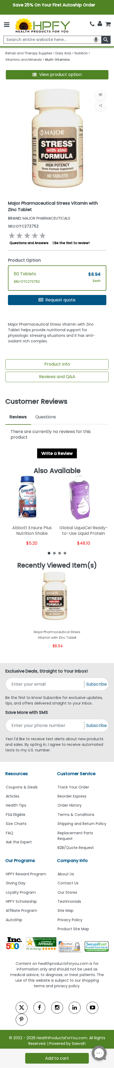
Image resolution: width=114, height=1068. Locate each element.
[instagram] (57, 1008)
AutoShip (14, 920)
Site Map (65, 910)
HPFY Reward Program (26, 874)
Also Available (57, 471)
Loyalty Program (21, 892)
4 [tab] (65, 553)
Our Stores (67, 892)
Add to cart (57, 1058)
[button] (57, 74)
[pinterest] (22, 1020)
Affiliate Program (21, 910)
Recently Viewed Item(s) (57, 565)
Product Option (24, 260)
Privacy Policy (70, 920)
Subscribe (96, 684)
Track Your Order (73, 787)
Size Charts (16, 823)
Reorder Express (72, 796)
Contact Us (68, 883)
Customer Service (76, 773)
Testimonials (69, 901)
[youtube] (92, 1008)
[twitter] (22, 1008)
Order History (70, 805)
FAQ (9, 833)
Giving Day (15, 883)
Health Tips (16, 805)
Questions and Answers (29, 243)
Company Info (72, 860)
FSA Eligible (15, 814)
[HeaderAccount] (100, 24)
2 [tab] (54, 553)
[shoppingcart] (108, 24)
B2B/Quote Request (76, 847)
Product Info (57, 364)
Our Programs (20, 860)
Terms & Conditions (76, 814)
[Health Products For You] (42, 25)
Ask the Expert (19, 842)
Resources (16, 773)
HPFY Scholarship (21, 901)
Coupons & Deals (22, 787)
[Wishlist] (100, 95)
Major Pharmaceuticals (39, 218)
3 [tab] (59, 553)
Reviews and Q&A (57, 377)
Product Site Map (73, 929)
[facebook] (39, 1008)
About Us (66, 874)
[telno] (92, 24)
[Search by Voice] (96, 40)
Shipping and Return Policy (82, 823)
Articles (12, 796)
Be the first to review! (72, 243)
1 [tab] (49, 553)
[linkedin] (75, 1008)
